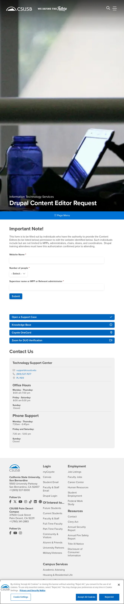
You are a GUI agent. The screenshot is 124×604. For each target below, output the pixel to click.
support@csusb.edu (26, 370)
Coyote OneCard (21, 332)
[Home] (19, 8)
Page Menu (63, 215)
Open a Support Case (24, 317)
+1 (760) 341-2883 (19, 521)
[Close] (118, 584)
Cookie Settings (20, 597)
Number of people (18, 268)
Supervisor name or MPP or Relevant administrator (35, 281)
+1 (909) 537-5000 (19, 490)
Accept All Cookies (86, 597)
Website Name (17, 254)
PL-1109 (20, 378)
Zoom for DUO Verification (27, 340)
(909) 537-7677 (23, 374)
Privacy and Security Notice (32, 590)
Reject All (109, 597)
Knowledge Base (21, 324)
